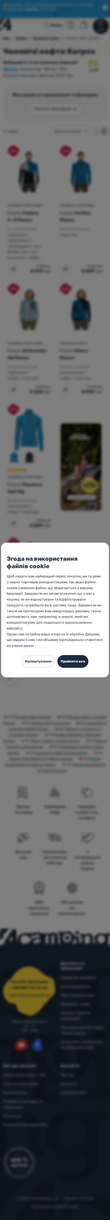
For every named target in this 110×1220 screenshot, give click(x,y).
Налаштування (38, 661)
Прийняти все (73, 661)
